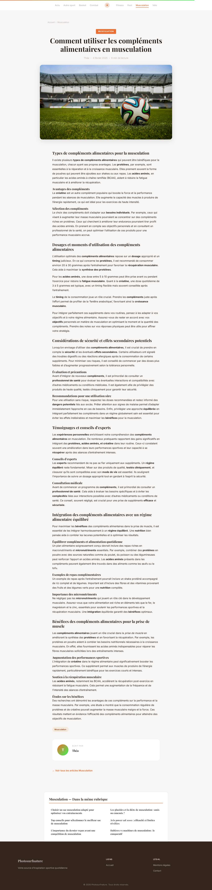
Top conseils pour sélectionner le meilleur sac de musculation (76, 822)
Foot (129, 5)
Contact (157, 870)
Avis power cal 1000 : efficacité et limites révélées (132, 822)
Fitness (120, 5)
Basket (82, 5)
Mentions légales (161, 865)
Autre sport (69, 5)
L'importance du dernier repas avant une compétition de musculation (73, 832)
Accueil (51, 22)
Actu (57, 5)
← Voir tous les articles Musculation (72, 770)
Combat (94, 5)
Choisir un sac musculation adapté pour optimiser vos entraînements (72, 811)
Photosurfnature (30, 861)
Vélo (154, 5)
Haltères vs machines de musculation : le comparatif (132, 832)
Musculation (142, 5)
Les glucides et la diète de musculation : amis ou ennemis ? (134, 811)
